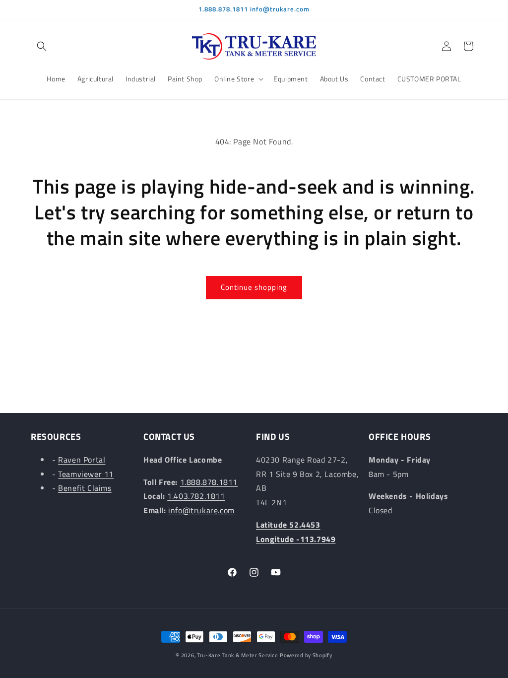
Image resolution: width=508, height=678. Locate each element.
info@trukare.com (201, 510)
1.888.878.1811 (209, 482)
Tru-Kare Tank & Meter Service (237, 655)
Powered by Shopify (306, 655)
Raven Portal (81, 460)
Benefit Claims (84, 488)
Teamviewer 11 (86, 474)
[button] (42, 46)
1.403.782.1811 (196, 496)
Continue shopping (254, 287)
